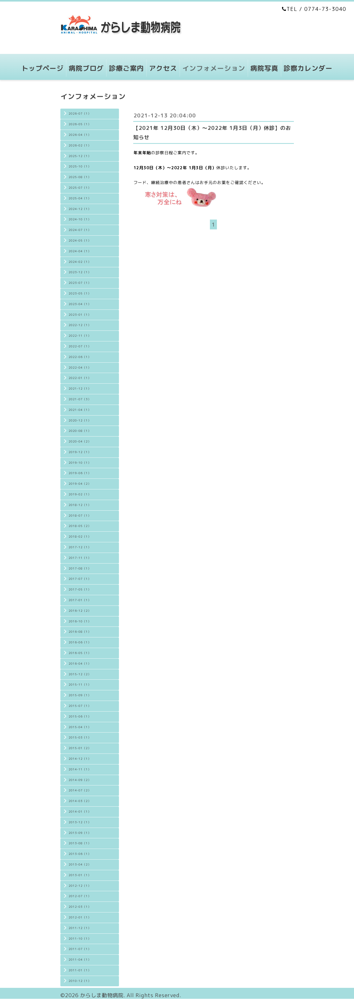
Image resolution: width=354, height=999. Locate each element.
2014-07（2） (80, 790)
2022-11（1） (80, 336)
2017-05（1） (80, 589)
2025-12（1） (80, 156)
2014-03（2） (80, 801)
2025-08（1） (80, 177)
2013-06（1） (80, 854)
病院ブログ (86, 68)
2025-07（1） (80, 188)
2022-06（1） (80, 357)
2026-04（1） (80, 135)
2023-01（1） (80, 315)
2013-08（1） (80, 843)
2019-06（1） (80, 473)
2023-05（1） (80, 293)
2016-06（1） (80, 642)
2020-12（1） (80, 420)
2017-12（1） (80, 547)
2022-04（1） (80, 367)
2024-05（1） (80, 240)
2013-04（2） (80, 864)
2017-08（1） (80, 568)
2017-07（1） (80, 579)
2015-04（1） (80, 727)
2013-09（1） (80, 833)
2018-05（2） (80, 526)
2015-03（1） (80, 737)
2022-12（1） (80, 325)
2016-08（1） (80, 632)
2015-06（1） (80, 716)
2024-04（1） (80, 251)
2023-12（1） (80, 272)
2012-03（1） (80, 907)
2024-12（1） (80, 209)
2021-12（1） (80, 388)
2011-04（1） (80, 960)
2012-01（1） (80, 917)
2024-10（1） (80, 219)
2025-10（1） (80, 166)
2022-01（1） (80, 378)
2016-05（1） (80, 653)
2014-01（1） (80, 812)
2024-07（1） (80, 230)
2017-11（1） (80, 558)
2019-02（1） (80, 494)
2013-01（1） (80, 875)
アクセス (163, 68)
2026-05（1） (80, 124)
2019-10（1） (80, 463)
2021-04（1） (80, 410)
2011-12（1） (80, 928)
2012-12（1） (80, 886)
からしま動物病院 (102, 995)
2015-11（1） (80, 685)
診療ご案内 (126, 68)
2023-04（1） (80, 304)
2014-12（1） (80, 759)
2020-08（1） (80, 431)
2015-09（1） (80, 695)
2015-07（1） (80, 706)
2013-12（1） (80, 822)
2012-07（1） (80, 896)
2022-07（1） (80, 346)
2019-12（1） (80, 452)
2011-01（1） (80, 970)
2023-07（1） (80, 283)
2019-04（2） (80, 484)
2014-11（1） (80, 769)
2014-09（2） (80, 780)
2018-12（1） (80, 505)
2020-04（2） (80, 441)
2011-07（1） (80, 949)
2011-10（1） (80, 939)
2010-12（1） (80, 981)
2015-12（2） (80, 674)
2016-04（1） (80, 664)
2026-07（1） (80, 113)
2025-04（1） (80, 198)
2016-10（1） (80, 621)
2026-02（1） (80, 145)
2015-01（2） (80, 748)
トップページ (42, 68)
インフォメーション (213, 68)
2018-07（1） (80, 515)
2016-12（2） (80, 611)
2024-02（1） (80, 262)
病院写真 (264, 68)
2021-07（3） (80, 399)
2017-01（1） (80, 600)
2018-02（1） (80, 536)
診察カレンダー (308, 68)
